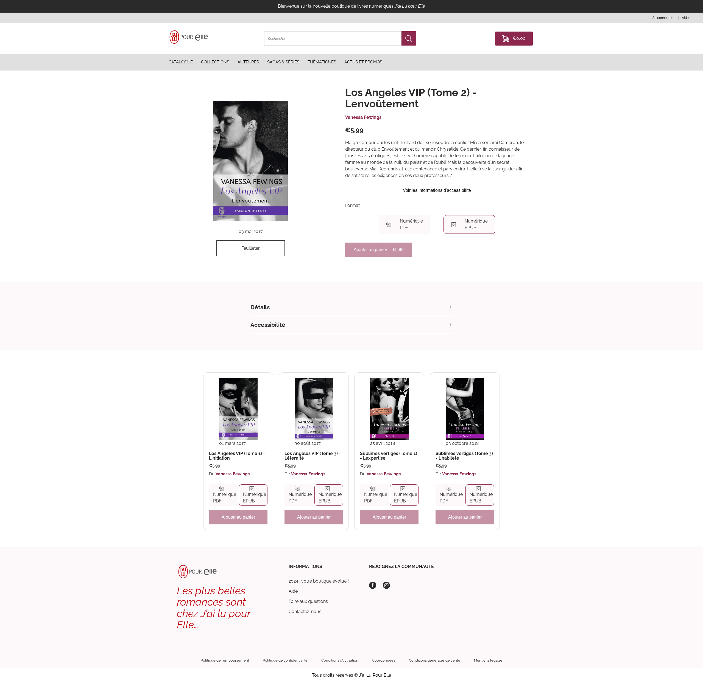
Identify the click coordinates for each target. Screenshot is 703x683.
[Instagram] (386, 585)
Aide (293, 591)
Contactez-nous (305, 611)
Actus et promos (363, 62)
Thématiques (322, 62)
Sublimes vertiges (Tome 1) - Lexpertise (388, 456)
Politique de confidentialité (285, 660)
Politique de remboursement (225, 660)
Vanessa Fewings (363, 117)
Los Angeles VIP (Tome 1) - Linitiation (237, 456)
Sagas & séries (283, 62)
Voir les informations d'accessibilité (437, 190)
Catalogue (181, 62)
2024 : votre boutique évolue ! (319, 581)
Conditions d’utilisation (339, 660)
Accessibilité (267, 324)
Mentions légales (488, 660)
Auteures (248, 62)
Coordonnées (383, 660)
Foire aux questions (308, 601)
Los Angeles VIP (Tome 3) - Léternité (312, 456)
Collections (215, 62)
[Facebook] (372, 585)
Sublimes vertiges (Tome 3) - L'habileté (464, 456)
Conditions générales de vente (434, 660)
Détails (260, 307)
